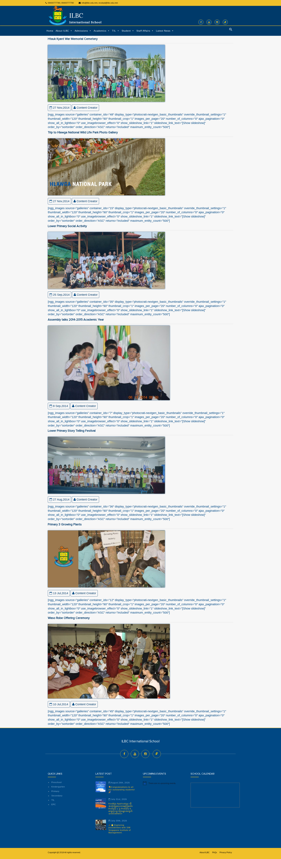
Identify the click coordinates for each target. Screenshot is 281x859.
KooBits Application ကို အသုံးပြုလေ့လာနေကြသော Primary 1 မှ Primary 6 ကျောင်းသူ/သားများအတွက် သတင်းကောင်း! (120, 809)
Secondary (56, 796)
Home (50, 30)
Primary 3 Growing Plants (65, 524)
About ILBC (62, 30)
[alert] (164, 783)
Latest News (163, 30)
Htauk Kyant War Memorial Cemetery (73, 39)
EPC (53, 804)
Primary (55, 791)
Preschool (56, 782)
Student (126, 30)
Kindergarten (58, 787)
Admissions (81, 30)
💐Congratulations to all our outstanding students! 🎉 (121, 789)
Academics (100, 30)
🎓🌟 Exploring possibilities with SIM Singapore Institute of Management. (119, 829)
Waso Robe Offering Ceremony (69, 618)
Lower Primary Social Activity (67, 226)
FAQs (214, 852)
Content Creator (87, 107)
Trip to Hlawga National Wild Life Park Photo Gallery (83, 132)
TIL (114, 30)
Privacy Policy (226, 852)
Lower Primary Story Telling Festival (72, 430)
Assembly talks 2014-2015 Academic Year (76, 319)
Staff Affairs (143, 30)
